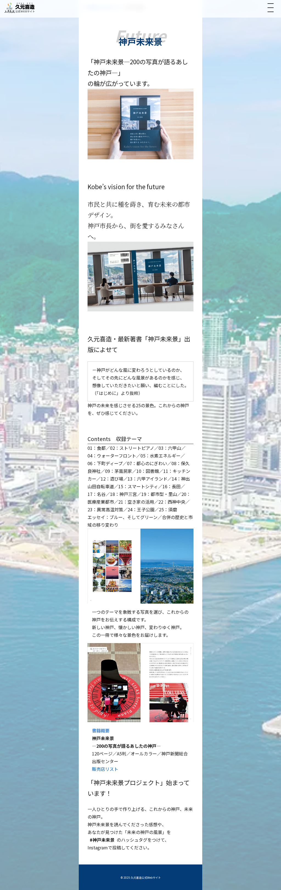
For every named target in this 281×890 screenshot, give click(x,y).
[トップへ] (19, 7)
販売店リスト (105, 769)
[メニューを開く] (271, 8)
